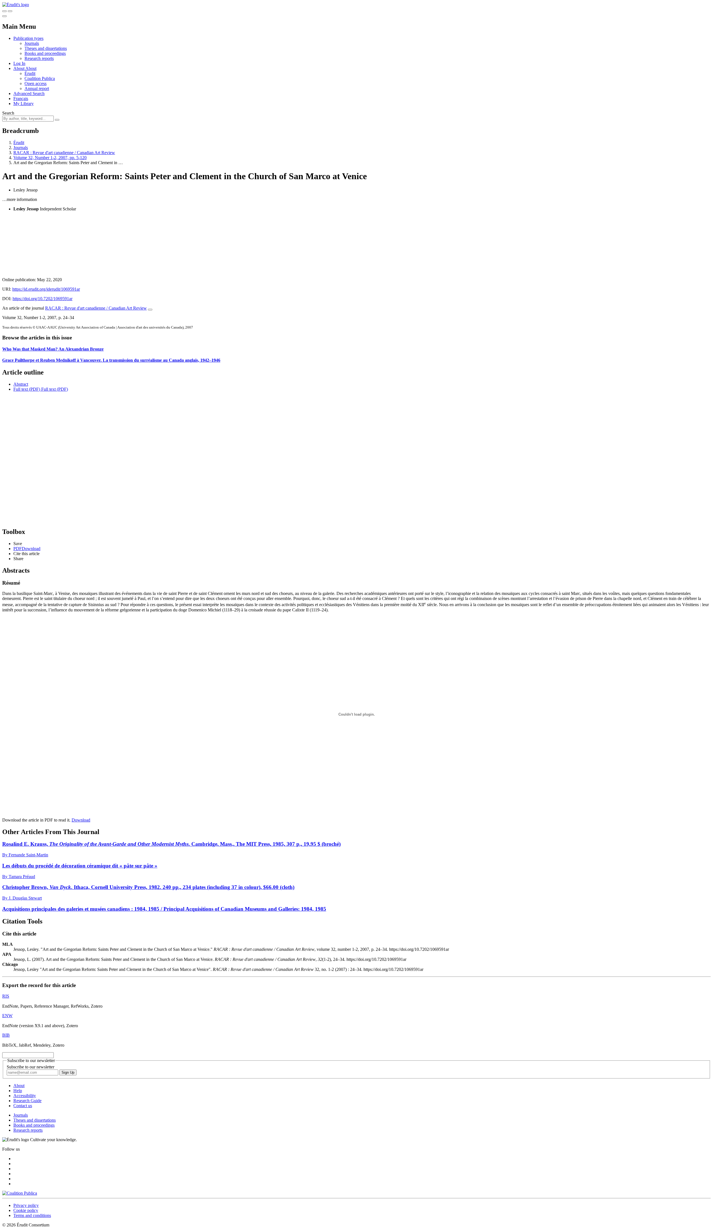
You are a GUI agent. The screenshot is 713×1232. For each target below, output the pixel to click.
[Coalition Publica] (19, 1193)
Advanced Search (29, 93)
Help (17, 1090)
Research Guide (27, 1100)
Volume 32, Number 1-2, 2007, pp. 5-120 (50, 157)
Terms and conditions (32, 1215)
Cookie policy (25, 1210)
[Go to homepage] (15, 4)
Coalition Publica (40, 78)
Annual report (37, 88)
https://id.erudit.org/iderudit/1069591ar (46, 289)
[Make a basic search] (4, 11)
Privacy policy (26, 1205)
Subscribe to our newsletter (30, 1067)
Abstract (20, 384)
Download (81, 820)
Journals (32, 43)
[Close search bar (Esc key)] (10, 11)
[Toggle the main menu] (4, 16)
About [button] (19, 68)
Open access (36, 83)
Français (20, 98)
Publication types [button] (28, 38)
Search (8, 113)
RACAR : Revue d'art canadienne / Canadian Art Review (64, 152)
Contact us (22, 1105)
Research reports (39, 58)
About (30, 68)
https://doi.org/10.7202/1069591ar (42, 298)
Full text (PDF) (26, 389)
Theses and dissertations (46, 48)
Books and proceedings (45, 53)
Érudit (30, 73)
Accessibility (24, 1095)
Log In (19, 63)
